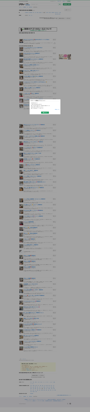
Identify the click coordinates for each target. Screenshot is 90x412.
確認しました (45, 112)
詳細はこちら (57, 109)
